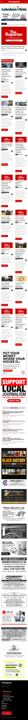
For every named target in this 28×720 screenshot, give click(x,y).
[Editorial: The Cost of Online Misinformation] (21, 212)
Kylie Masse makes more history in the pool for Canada (21, 72)
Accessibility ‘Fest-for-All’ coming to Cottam (7, 284)
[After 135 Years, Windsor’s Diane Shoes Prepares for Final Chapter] (7, 103)
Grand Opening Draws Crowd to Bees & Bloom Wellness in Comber (20, 253)
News (3, 81)
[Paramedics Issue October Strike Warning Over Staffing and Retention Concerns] (21, 139)
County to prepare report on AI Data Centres (6, 145)
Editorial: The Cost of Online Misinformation (20, 218)
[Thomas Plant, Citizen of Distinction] (21, 278)
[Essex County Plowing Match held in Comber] (7, 212)
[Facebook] (1, 687)
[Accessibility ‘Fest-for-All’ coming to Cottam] (7, 278)
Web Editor (3, 50)
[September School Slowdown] (21, 177)
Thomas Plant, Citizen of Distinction (20, 284)
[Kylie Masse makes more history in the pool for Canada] (21, 65)
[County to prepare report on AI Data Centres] (7, 139)
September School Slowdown (18, 183)
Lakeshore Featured (5, 44)
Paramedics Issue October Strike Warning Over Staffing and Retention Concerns (20, 148)
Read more (4, 96)
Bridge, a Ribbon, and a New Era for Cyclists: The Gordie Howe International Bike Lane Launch (21, 112)
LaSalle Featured (18, 76)
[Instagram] (3, 687)
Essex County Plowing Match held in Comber (6, 218)
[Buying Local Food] (7, 245)
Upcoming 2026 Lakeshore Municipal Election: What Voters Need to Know (13, 47)
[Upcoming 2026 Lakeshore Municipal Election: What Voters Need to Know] (14, 36)
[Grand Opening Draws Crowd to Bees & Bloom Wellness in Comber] (21, 245)
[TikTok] (5, 687)
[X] (7, 687)
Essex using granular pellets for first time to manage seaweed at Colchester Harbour (6, 320)
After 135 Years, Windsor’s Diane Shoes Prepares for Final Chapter (6, 110)
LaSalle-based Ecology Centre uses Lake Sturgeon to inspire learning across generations (6, 75)
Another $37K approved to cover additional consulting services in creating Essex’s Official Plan (21, 321)
